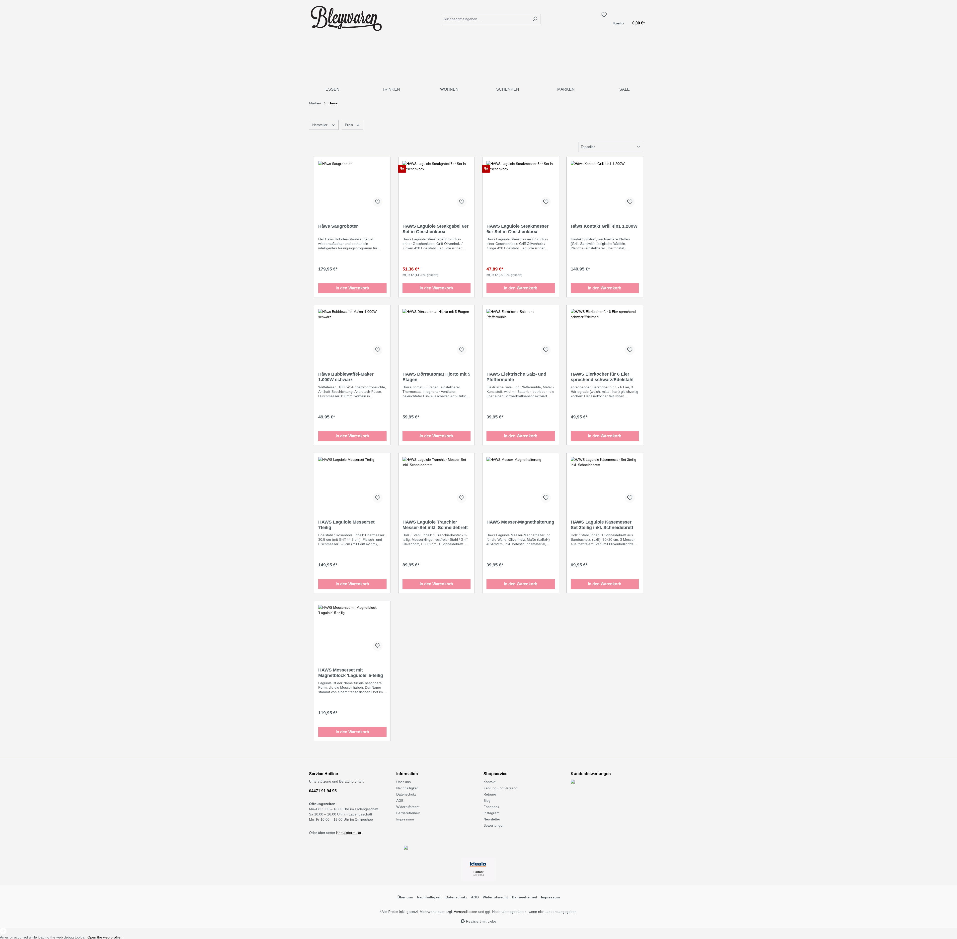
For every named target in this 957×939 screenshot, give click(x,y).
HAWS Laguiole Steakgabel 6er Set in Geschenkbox (435, 229)
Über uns (403, 782)
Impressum (405, 819)
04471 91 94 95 (323, 791)
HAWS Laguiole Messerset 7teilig (346, 525)
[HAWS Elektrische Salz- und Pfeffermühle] (520, 334)
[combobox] (485, 19)
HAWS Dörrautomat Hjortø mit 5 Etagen (436, 377)
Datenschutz (406, 794)
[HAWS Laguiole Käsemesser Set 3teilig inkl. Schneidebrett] (605, 482)
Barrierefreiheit (408, 813)
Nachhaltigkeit (407, 788)
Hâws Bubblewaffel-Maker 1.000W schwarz (346, 377)
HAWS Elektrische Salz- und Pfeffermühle (516, 377)
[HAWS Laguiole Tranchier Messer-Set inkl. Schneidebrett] (436, 482)
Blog (486, 801)
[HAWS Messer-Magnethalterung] (520, 482)
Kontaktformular (348, 833)
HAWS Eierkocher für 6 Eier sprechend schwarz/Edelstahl (602, 377)
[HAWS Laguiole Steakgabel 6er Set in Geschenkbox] (436, 186)
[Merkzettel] (604, 15)
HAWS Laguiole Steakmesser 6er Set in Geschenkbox (517, 229)
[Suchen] (535, 19)
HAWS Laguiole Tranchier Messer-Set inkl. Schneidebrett (435, 525)
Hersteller (320, 125)
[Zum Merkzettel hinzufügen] (378, 202)
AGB (399, 801)
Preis (349, 125)
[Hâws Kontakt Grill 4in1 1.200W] (605, 186)
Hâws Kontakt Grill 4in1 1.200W (604, 226)
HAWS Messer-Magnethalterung (520, 522)
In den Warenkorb (352, 288)
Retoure (489, 794)
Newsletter (491, 819)
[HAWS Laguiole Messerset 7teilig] (352, 482)
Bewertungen (493, 825)
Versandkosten (465, 912)
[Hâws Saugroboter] (352, 186)
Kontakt (489, 782)
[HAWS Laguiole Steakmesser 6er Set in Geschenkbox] (520, 186)
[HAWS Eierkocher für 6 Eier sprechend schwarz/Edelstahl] (605, 334)
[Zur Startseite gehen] (346, 17)
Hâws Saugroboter (338, 226)
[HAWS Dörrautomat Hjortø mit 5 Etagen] (436, 334)
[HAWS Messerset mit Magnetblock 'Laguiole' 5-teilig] (352, 630)
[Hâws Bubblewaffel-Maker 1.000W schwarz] (352, 334)
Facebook (491, 807)
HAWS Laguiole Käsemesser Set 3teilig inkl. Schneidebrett (602, 525)
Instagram (491, 813)
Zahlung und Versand (500, 788)
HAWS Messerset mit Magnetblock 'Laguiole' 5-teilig (350, 673)
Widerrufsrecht (407, 807)
